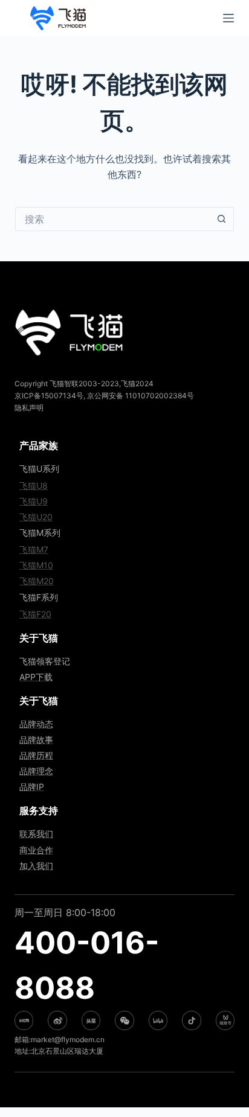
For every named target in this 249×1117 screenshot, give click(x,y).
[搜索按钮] (222, 219)
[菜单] (228, 18)
